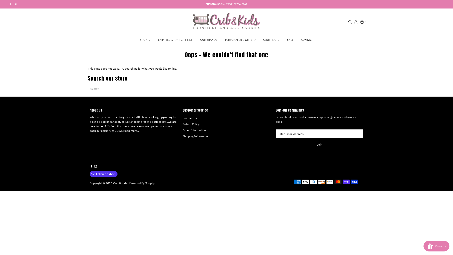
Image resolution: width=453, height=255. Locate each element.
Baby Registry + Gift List (175, 39)
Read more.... (131, 130)
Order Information (194, 130)
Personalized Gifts (239, 39)
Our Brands (208, 39)
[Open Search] (350, 22)
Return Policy (191, 124)
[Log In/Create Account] (355, 22)
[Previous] (123, 4)
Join (319, 144)
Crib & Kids (120, 183)
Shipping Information (196, 136)
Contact (307, 39)
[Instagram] (15, 4)
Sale (290, 39)
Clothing (270, 39)
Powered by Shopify (142, 183)
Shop (144, 39)
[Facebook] (10, 4)
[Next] (330, 4)
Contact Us (190, 118)
